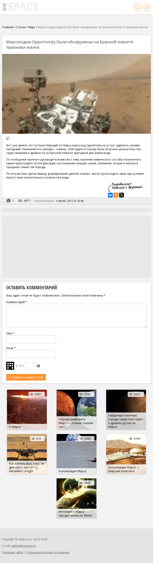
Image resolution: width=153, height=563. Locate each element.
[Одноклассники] (116, 195)
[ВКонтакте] (110, 195)
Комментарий (16, 302)
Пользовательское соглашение (47, 552)
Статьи (21, 27)
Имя (10, 333)
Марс (31, 27)
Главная (7, 27)
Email (11, 348)
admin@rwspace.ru (23, 546)
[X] (121, 195)
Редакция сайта (12, 552)
